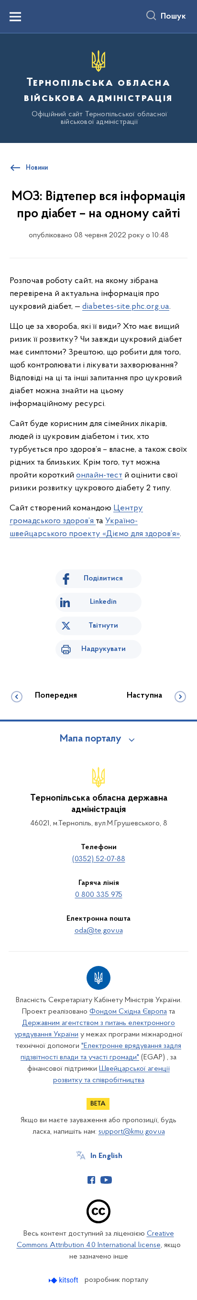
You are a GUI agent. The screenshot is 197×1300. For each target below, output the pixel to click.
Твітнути (103, 626)
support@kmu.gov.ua (131, 1132)
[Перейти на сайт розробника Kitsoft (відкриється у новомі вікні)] (64, 1280)
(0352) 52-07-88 (98, 859)
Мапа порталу (90, 739)
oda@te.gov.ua (99, 930)
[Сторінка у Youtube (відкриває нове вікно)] (106, 1180)
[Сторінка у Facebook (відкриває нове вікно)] (91, 1180)
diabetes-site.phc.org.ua (125, 307)
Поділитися (103, 578)
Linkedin (103, 602)
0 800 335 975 (98, 895)
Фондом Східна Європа (128, 1012)
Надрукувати (103, 649)
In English (106, 1156)
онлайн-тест (99, 475)
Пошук (173, 16)
